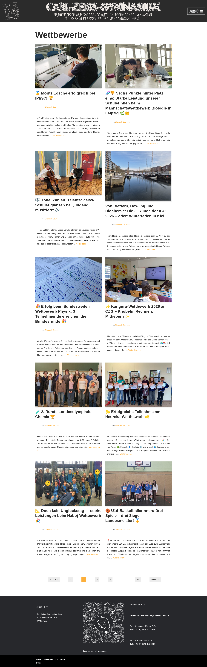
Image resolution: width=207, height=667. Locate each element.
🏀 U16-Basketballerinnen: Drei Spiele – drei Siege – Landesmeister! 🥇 (134, 515)
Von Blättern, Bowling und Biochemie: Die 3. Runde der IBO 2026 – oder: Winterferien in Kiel (135, 211)
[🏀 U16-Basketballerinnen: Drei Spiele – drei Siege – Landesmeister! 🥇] (138, 483)
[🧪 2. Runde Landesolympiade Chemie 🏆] (68, 385)
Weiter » (155, 579)
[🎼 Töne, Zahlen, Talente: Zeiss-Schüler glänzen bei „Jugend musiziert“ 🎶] (68, 173)
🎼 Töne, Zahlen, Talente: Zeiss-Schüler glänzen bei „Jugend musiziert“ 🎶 (64, 205)
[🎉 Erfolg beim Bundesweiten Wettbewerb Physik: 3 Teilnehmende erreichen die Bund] (68, 279)
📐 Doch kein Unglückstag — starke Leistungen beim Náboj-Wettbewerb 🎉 (68, 515)
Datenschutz (89, 651)
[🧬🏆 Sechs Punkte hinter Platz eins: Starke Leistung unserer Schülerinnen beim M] (138, 66)
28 (138, 579)
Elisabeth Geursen (52, 107)
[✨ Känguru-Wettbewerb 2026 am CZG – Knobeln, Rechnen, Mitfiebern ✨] (138, 279)
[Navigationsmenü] (196, 11)
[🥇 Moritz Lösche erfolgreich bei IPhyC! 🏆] (68, 66)
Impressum (101, 651)
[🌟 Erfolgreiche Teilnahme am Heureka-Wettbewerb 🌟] (138, 385)
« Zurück (54, 579)
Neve (38, 659)
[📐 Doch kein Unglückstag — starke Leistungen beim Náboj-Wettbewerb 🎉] (68, 483)
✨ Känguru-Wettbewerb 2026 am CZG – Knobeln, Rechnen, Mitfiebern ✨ (136, 311)
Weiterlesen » (58, 135)
